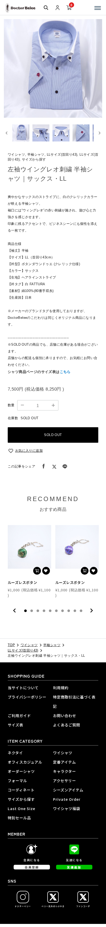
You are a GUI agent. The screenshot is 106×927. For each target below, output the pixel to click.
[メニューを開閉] (97, 8)
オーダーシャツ (21, 771)
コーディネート (21, 790)
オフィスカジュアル (25, 762)
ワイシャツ (29, 645)
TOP (11, 645)
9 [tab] (75, 610)
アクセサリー (64, 780)
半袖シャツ (51, 645)
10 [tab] (81, 610)
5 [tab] (50, 610)
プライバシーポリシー (27, 697)
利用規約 (60, 687)
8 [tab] (68, 610)
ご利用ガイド (19, 715)
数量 (11, 405)
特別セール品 (19, 817)
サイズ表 (15, 724)
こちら (65, 372)
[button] (20, 133)
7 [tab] (62, 610)
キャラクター (64, 771)
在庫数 (13, 418)
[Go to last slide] (7, 133)
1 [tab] (25, 610)
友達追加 (74, 867)
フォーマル (17, 780)
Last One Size (21, 808)
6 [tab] (56, 610)
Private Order (67, 799)
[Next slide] (99, 133)
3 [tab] (38, 610)
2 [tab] (31, 610)
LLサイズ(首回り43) (23, 650)
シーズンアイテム (68, 790)
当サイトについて (23, 687)
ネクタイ (15, 752)
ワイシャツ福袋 (66, 808)
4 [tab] (44, 610)
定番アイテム (64, 762)
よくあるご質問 (66, 724)
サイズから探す (21, 799)
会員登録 (32, 867)
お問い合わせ (64, 715)
